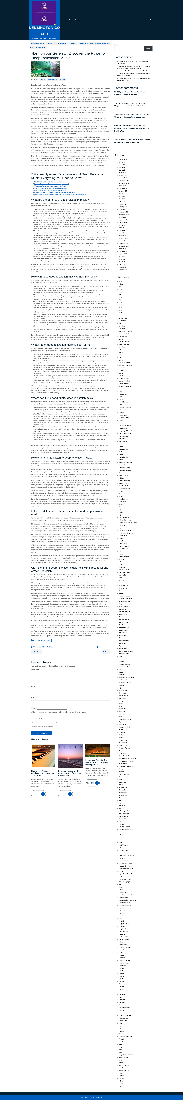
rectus (121, 887)
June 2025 (122, 196)
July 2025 (122, 194)
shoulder (121, 913)
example (121, 564)
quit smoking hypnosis (126, 882)
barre (120, 405)
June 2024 (122, 228)
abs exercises (123, 336)
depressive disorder (125, 530)
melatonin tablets (124, 748)
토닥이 (116, 139)
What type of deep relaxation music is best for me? (50, 186)
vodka (121, 1042)
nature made (123, 787)
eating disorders (124, 557)
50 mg (120, 313)
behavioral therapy (125, 407)
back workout (123, 394)
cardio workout (124, 449)
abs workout (123, 339)
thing (120, 997)
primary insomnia (124, 861)
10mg (120, 287)
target (121, 979)
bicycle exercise (124, 418)
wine (120, 1060)
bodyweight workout (125, 431)
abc (120, 323)
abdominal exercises (125, 331)
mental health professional (127, 758)
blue (120, 423)
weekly (121, 1052)
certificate (122, 465)
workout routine (124, 1070)
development (123, 536)
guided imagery (123, 609)
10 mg (120, 281)
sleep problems (123, 929)
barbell (121, 399)
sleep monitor (123, 926)
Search (116, 45)
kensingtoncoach (104, 647)
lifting (121, 701)
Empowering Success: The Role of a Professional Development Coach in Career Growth (133, 67)
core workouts (123, 501)
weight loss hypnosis (126, 1055)
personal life (123, 832)
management (123, 724)
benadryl (121, 412)
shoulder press (123, 916)
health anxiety (123, 622)
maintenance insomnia (126, 719)
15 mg (120, 289)
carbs (120, 444)
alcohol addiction (124, 363)
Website (34, 708)
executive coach (124, 570)
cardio (121, 446)
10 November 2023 (39, 647)
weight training (123, 1057)
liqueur (121, 703)
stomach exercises (125, 947)
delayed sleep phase (125, 520)
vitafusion (122, 1039)
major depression (124, 722)
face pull (121, 580)
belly (120, 410)
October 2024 (123, 217)
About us (68, 20)
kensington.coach (37, 43)
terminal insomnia (124, 992)
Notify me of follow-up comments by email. (47, 723)
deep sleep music (124, 517)
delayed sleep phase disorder (128, 522)
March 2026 (122, 173)
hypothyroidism (124, 654)
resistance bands (124, 903)
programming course (125, 866)
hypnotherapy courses (126, 651)
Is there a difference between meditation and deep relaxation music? (56, 192)
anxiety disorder (124, 378)
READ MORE (39, 794)
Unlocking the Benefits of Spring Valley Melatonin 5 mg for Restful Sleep (134, 79)
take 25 (121, 976)
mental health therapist (126, 761)
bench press (123, 415)
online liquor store (125, 811)
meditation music (124, 735)
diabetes (121, 538)
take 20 (121, 973)
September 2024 (124, 220)
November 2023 (124, 246)
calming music (123, 441)
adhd (120, 349)
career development (125, 457)
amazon (121, 370)
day (120, 515)
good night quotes (125, 601)
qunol (120, 884)
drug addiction (123, 549)
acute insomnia (124, 344)
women (121, 1062)
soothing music (123, 937)
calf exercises (123, 436)
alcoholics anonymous (126, 365)
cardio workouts (124, 452)
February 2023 (123, 270)
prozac (121, 871)
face (120, 578)
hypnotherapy (123, 648)
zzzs (120, 1086)
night (120, 800)
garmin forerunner (124, 596)
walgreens (122, 1047)
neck (120, 798)
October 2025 (123, 186)
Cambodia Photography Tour (124, 126)
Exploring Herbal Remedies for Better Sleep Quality (135, 71)
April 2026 (122, 170)
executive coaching (125, 572)
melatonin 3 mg (123, 743)
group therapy (123, 606)
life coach (122, 693)
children (121, 478)
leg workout (123, 690)
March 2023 (122, 267)
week (120, 1049)
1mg (120, 294)
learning (121, 685)
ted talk (121, 987)
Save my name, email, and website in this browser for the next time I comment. (59, 712)
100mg (121, 284)
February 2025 (123, 207)
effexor (121, 562)
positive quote (123, 850)
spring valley (123, 945)
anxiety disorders (124, 381)
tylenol (121, 1013)
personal (121, 824)
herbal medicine (124, 627)
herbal (121, 625)
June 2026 (122, 165)
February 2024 (123, 238)
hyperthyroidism (124, 640)
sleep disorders (123, 921)
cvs (120, 509)
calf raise (122, 439)
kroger (121, 672)
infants (121, 659)
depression (122, 528)
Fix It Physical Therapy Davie (124, 92)
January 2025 (123, 209)
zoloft (121, 1081)
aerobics (121, 355)
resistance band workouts (127, 900)
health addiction (124, 619)
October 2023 (123, 249)
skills (120, 918)
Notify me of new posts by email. (44, 727)
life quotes (122, 698)
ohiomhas (122, 806)
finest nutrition (123, 585)
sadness (121, 908)
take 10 (121, 968)
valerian (121, 1031)
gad (120, 591)
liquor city (122, 709)
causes (121, 460)
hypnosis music (124, 646)
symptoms (122, 966)
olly (120, 808)
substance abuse (124, 960)
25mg (120, 305)
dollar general (123, 543)
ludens (121, 716)
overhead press (124, 819)
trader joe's (122, 1005)
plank (120, 842)
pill (119, 837)
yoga (120, 1073)
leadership (122, 675)
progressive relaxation (126, 868)
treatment (122, 1010)
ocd (120, 803)
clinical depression (124, 488)
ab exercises (123, 318)
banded (121, 397)
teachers (122, 981)
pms (120, 848)
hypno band (122, 643)
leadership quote (124, 680)
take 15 (121, 971)
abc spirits (122, 328)
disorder (121, 541)
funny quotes (123, 588)
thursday (122, 1000)
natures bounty (124, 795)
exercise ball (122, 575)
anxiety (121, 376)
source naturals (124, 939)
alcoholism (122, 368)
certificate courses (125, 470)
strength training (124, 950)
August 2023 (123, 254)
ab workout (122, 321)
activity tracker (124, 342)
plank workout (123, 845)
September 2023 (124, 251)
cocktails (122, 494)
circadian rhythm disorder (127, 486)
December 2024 (123, 212)
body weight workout (125, 426)
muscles (121, 777)
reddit (121, 889)
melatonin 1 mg (123, 740)
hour (120, 638)
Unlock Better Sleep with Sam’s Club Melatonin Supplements (132, 62)
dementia (122, 525)
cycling (121, 512)
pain (120, 821)
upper (120, 1026)
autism (121, 389)
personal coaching (124, 827)
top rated (122, 1002)
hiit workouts (123, 633)
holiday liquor (123, 635)
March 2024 (122, 236)
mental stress (123, 764)
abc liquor (122, 326)
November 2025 (124, 183)
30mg (120, 310)
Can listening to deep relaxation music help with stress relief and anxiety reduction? (60, 195)
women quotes (124, 1065)
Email (33, 697)
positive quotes (124, 853)
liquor (121, 706)
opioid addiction (124, 816)
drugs (120, 551)
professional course (125, 863)
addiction (122, 347)
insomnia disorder (124, 664)
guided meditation (124, 612)
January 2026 (123, 178)
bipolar (121, 420)
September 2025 (124, 188)
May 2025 (122, 199)
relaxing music (61, 43)
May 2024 (122, 230)
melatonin (122, 737)
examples (122, 567)
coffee (121, 496)
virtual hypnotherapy (125, 1036)
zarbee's (121, 1078)
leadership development (126, 677)
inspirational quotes (125, 667)
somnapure (122, 934)
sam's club (122, 910)
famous (121, 583)
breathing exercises (125, 433)
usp (120, 1028)
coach (121, 491)
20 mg (120, 297)
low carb (122, 714)
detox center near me (126, 533)
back (120, 391)
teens (121, 989)
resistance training (125, 905)
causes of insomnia (125, 462)
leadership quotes (125, 682)
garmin (121, 593)
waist (120, 1044)
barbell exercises (124, 402)
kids (120, 669)
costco (121, 504)
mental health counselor (126, 756)
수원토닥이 (118, 103)
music (50, 43)
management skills (124, 727)
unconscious (123, 1021)
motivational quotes (125, 774)
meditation (122, 732)
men (120, 751)
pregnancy (122, 858)
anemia (121, 373)
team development (125, 984)
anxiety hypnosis (124, 384)
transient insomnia (125, 1007)
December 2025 (123, 180)
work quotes (123, 1068)
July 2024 (122, 225)
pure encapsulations (125, 879)
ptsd (120, 876)
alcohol (121, 360)
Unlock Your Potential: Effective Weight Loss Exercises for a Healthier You (131, 128)
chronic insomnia (124, 481)
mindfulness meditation (126, 766)
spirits (121, 942)
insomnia (121, 661)
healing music (123, 614)
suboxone (122, 958)
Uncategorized (123, 1018)
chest (120, 473)
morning (121, 772)
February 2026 (123, 175)
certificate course (124, 467)
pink (120, 840)
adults (121, 352)
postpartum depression (126, 855)
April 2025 (122, 201)
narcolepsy (122, 782)
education (122, 559)
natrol (121, 785)
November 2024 (124, 215)
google (121, 604)
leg (120, 688)
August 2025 (123, 191)
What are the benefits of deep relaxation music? (49, 182)
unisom (121, 1023)
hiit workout (123, 630)
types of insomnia (125, 1015)
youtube (73, 43)
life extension (123, 695)
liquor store (122, 711)
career (121, 454)
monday (121, 769)
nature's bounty (124, 793)
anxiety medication (125, 386)
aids (120, 357)
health (121, 617)
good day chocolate (125, 599)
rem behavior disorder (126, 895)
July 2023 (122, 256)
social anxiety (123, 931)
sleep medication (124, 924)
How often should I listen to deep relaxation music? (50, 190)
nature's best (123, 790)
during (121, 554)
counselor (122, 507)
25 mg (120, 302)
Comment (35, 670)
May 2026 (122, 167)
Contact (77, 20)
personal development (126, 829)
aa (119, 315)
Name (33, 687)
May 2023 (122, 262)
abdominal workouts (125, 334)
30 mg (120, 307)
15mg (120, 292)
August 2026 (123, 159)
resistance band (124, 897)
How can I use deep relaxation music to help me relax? (51, 184)
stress (121, 952)
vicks (120, 1034)
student (121, 955)
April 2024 (122, 233)
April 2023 (122, 264)
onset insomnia (124, 813)
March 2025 (122, 204)
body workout (123, 428)
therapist (122, 994)
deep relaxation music (44, 640)
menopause (122, 753)
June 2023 (122, 259)
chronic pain (123, 483)
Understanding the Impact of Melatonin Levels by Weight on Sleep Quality (133, 75)
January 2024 (123, 241)
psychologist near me (125, 874)
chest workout (123, 475)
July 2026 (122, 162)
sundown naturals (124, 963)
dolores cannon (124, 546)
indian (120, 656)
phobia (121, 834)
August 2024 (123, 222)
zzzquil (121, 1083)
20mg (120, 300)
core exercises (123, 499)
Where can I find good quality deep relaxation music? (51, 188)
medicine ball (123, 730)
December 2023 (123, 243)
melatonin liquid (124, 745)
